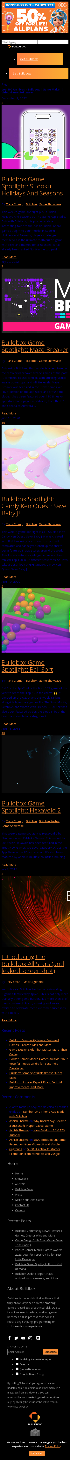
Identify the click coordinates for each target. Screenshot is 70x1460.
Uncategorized (34, 982)
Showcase (21, 1179)
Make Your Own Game (29, 1200)
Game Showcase (50, 204)
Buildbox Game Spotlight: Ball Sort (27, 665)
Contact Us (22, 1205)
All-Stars (20, 1184)
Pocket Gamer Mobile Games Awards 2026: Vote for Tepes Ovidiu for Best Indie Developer (38, 1063)
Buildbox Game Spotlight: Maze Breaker (35, 346)
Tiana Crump (14, 204)
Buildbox (31, 204)
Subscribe (51, 1351)
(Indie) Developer (30, 1369)
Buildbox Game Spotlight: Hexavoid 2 (31, 806)
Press (18, 1194)
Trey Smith (13, 982)
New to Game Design (32, 1374)
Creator (24, 1364)
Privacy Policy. (20, 1406)
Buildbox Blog (24, 1189)
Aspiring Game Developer (35, 1359)
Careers (20, 1210)
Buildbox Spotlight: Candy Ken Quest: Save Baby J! (34, 506)
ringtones (15, 1149)
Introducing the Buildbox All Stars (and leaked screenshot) (33, 963)
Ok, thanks (37, 1453)
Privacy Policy (53, 1446)
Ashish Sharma (19, 1121)
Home (19, 1173)
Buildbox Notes (49, 821)
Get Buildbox (29, 59)
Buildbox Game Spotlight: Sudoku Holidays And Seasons (32, 186)
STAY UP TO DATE (17, 1346)
